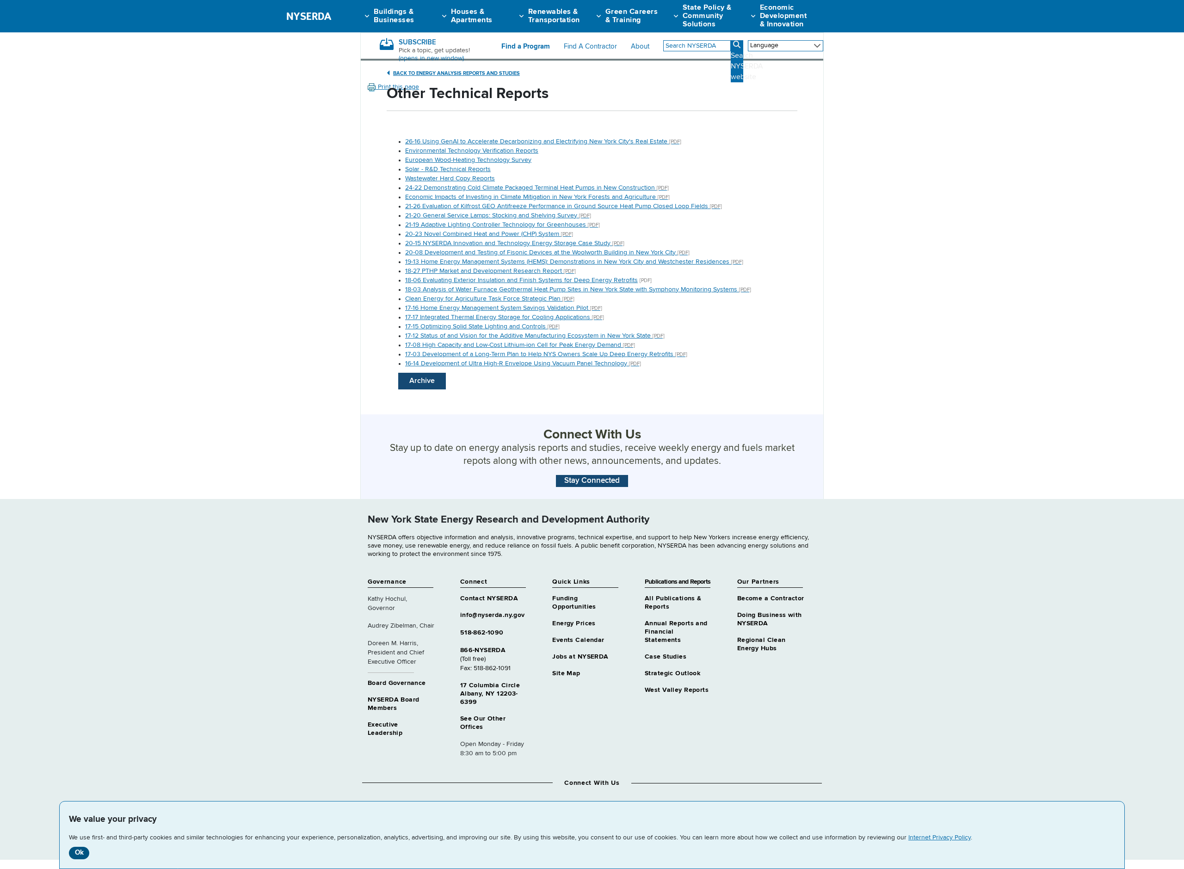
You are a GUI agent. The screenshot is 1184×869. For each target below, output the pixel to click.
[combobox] (697, 45)
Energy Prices (573, 623)
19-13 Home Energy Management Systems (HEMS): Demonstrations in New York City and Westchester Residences (574, 262)
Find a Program (525, 46)
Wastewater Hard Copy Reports (450, 178)
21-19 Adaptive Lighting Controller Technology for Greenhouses (502, 225)
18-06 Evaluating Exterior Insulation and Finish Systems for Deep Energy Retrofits (521, 280)
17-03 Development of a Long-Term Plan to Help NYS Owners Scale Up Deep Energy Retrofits (546, 354)
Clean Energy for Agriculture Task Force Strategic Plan (489, 299)
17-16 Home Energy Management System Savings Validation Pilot (503, 308)
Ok (79, 852)
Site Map (566, 673)
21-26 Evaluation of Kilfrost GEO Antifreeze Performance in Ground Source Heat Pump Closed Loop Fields (563, 206)
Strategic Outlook (672, 673)
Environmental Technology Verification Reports (471, 151)
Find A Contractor (590, 46)
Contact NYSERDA (489, 598)
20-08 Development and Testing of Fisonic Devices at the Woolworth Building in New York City (547, 252)
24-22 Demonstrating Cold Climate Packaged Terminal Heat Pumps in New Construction (537, 188)
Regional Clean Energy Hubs (761, 644)
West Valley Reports (677, 690)
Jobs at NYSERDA (580, 656)
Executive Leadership (385, 728)
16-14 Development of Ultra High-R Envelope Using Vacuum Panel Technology (523, 363)
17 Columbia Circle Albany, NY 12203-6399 (490, 693)
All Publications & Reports (673, 602)
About (640, 46)
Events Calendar (578, 640)
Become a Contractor (770, 598)
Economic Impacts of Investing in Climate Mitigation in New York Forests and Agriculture (537, 197)
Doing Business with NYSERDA (769, 619)
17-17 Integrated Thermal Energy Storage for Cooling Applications (504, 317)
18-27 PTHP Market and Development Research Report (490, 271)
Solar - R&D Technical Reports (448, 169)
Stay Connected (592, 481)
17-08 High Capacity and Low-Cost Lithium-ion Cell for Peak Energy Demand (520, 345)
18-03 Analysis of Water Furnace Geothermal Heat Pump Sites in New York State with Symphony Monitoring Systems (578, 289)
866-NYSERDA (483, 650)
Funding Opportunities (574, 602)
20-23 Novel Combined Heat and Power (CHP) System (489, 234)
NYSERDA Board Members (393, 703)
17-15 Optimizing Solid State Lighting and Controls (482, 326)
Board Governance (397, 683)
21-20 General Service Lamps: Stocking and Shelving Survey (498, 215)
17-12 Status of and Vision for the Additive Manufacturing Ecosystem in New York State (535, 336)
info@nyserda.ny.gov (492, 615)
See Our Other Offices (483, 722)
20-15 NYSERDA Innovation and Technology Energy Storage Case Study (514, 243)
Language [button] (764, 45)
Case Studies (665, 656)
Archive (422, 381)
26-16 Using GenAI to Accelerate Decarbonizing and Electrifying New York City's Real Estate (543, 141)
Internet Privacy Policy (939, 837)
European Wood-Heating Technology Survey (468, 160)
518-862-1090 (482, 632)
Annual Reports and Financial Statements (676, 631)
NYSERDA (308, 16)
